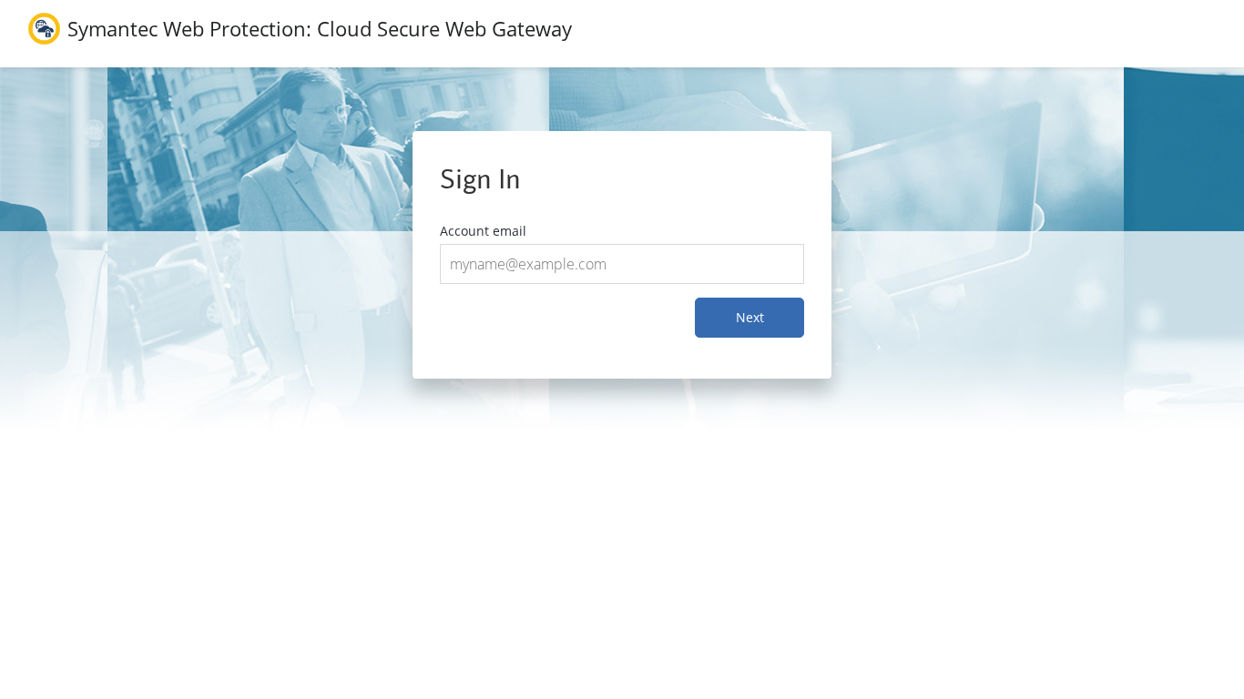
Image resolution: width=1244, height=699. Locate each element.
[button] (749, 318)
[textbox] (622, 264)
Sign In (480, 179)
